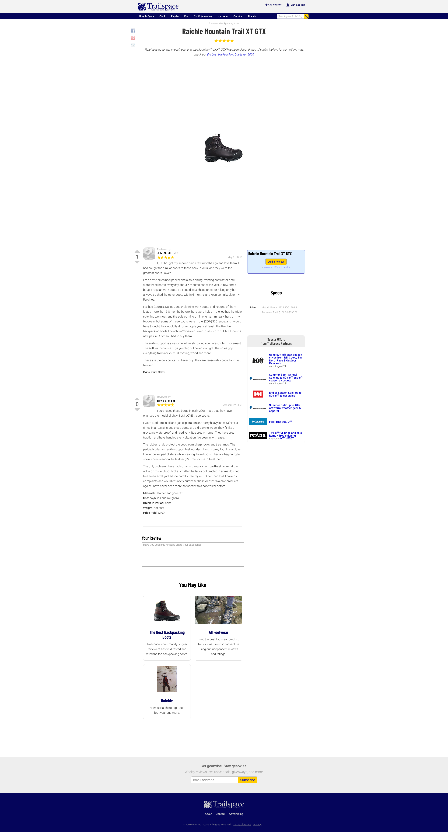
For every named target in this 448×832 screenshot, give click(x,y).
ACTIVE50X (286, 438)
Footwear (223, 16)
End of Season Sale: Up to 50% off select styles (285, 394)
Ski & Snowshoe (203, 16)
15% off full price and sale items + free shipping (285, 434)
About (208, 814)
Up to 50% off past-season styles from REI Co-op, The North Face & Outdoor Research (286, 359)
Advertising (236, 814)
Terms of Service (242, 824)
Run (186, 16)
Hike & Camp (146, 16)
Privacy (257, 824)
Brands (252, 16)
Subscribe (247, 780)
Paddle (175, 16)
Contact (220, 814)
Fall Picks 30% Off (280, 421)
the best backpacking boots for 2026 (230, 54)
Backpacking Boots (229, 23)
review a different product (277, 267)
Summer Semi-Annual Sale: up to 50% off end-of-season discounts (286, 377)
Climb (162, 16)
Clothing (238, 16)
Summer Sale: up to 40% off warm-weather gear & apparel (285, 408)
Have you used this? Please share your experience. (172, 544)
